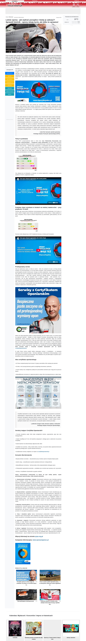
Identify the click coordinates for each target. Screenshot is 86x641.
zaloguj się (76, 0)
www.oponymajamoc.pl (41, 534)
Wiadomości (34, 0)
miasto (9, 70)
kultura (10, 79)
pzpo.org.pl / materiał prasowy (19, 11)
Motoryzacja (11, 11)
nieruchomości (10, 85)
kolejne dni (67, 16)
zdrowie (10, 82)
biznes (9, 88)
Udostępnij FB (9, 63)
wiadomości (10, 67)
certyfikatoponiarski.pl (21, 342)
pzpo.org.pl (39, 530)
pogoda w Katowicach (71, 11)
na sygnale (9, 73)
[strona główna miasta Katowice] (14, 4)
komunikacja (9, 76)
